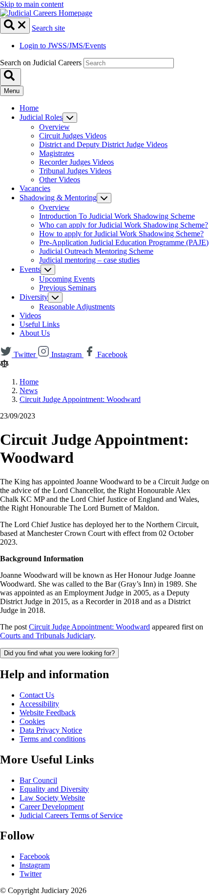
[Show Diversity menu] (55, 297)
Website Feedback (48, 712)
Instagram (35, 865)
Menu (12, 91)
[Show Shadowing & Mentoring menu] (104, 198)
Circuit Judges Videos (72, 136)
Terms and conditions (52, 739)
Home (29, 108)
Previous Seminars (67, 288)
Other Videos (59, 179)
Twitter (31, 874)
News (29, 390)
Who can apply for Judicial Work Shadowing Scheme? (123, 225)
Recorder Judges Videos (76, 162)
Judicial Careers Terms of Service (71, 815)
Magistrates (56, 153)
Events (30, 269)
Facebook (35, 856)
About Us (35, 333)
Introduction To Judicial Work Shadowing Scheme (117, 216)
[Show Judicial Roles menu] (70, 118)
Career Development (52, 806)
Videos (30, 315)
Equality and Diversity (54, 789)
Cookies (32, 721)
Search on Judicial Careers (41, 62)
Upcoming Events (67, 279)
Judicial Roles (41, 117)
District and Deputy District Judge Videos (103, 144)
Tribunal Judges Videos (75, 171)
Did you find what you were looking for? (59, 653)
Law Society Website (52, 798)
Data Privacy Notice (51, 730)
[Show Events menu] (48, 270)
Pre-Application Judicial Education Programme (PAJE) (124, 242)
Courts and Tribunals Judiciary (47, 635)
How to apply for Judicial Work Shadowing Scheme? (121, 233)
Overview (54, 127)
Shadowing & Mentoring (58, 197)
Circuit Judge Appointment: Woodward (80, 399)
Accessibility (39, 704)
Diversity (34, 297)
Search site (48, 28)
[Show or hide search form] (15, 26)
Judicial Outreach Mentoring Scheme (96, 251)
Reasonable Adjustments (77, 307)
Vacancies (35, 188)
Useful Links (40, 324)
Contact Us (37, 695)
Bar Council (38, 780)
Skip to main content (31, 4)
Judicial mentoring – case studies (89, 260)
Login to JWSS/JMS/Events (63, 45)
